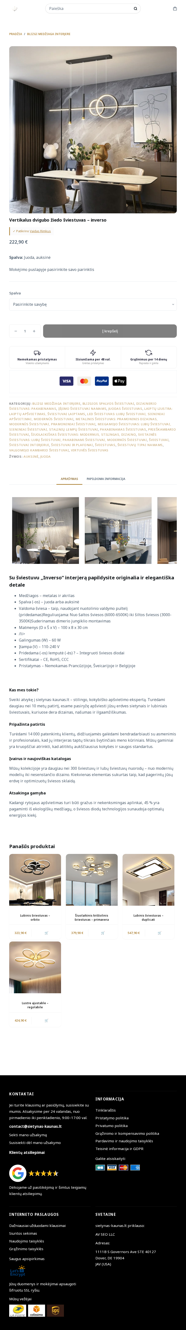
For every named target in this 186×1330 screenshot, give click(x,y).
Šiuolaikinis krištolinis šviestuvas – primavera (92, 917)
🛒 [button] (46, 933)
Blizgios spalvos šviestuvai (108, 403)
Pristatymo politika (112, 1117)
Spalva (15, 293)
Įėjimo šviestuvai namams (82, 408)
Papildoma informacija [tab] (106, 479)
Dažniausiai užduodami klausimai (37, 1225)
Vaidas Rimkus (40, 231)
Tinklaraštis (105, 1110)
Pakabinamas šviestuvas (123, 429)
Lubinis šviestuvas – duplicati (148, 917)
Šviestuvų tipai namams (140, 445)
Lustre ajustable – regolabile (35, 1005)
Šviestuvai (159, 440)
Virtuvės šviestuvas (89, 450)
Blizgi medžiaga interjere (56, 403)
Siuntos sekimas (23, 1233)
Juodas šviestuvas (125, 408)
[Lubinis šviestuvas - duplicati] (148, 880)
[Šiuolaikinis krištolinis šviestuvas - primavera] (92, 880)
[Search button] (135, 8)
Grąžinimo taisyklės (26, 1248)
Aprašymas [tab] (69, 479)
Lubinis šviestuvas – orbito (35, 917)
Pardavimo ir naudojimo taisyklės (124, 1140)
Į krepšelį (110, 331)
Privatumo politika (111, 1125)
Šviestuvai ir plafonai (72, 445)
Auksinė (31, 456)
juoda (45, 456)
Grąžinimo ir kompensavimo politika (127, 1133)
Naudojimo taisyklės (26, 1241)
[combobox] (90, 8)
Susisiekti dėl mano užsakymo (35, 1142)
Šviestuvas (105, 445)
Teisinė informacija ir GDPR (119, 1148)
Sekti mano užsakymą (28, 1134)
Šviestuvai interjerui (29, 445)
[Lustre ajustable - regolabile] (35, 967)
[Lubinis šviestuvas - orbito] (35, 880)
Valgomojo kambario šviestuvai (39, 450)
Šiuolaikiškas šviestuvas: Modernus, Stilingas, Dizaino (83, 434)
